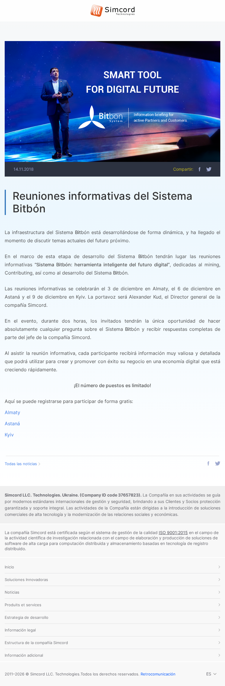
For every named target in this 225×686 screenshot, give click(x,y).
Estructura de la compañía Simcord (36, 642)
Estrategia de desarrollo (26, 617)
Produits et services (23, 604)
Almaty (12, 412)
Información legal (20, 630)
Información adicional (24, 655)
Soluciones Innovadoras (26, 579)
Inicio (9, 567)
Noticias (12, 592)
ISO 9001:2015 (173, 532)
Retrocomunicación (158, 674)
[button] (199, 169)
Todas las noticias (21, 463)
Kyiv (9, 435)
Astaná (12, 423)
